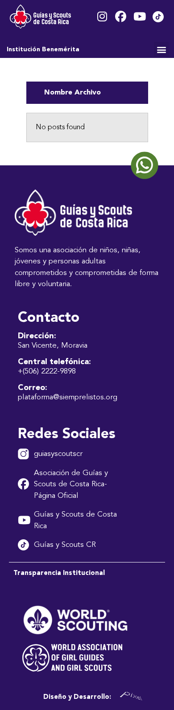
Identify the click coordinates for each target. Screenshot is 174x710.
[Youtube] (139, 16)
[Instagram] (102, 16)
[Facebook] (120, 16)
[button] (161, 49)
